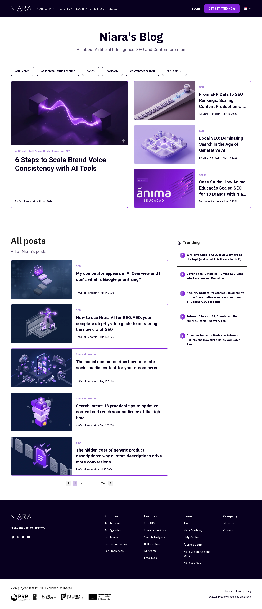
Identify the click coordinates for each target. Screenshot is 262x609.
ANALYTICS (22, 71)
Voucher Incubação (59, 588)
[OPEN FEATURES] (72, 9)
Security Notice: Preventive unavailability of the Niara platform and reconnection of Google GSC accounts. (215, 297)
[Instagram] (12, 537)
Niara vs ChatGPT (194, 562)
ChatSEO (149, 523)
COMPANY (112, 71)
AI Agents (150, 551)
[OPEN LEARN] (86, 9)
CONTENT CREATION (142, 71)
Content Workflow (155, 530)
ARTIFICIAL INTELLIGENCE (58, 71)
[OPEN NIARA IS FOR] (54, 9)
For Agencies (112, 530)
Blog (186, 523)
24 (103, 483)
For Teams (111, 537)
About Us (228, 523)
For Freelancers (114, 551)
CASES (91, 71)
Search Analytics (154, 537)
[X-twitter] (17, 537)
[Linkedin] (23, 537)
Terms (228, 591)
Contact (228, 530)
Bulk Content (152, 544)
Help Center (191, 537)
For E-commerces (115, 544)
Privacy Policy (243, 591)
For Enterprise (113, 523)
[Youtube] (28, 537)
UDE (42, 588)
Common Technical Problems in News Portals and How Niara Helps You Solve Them (213, 340)
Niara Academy (193, 530)
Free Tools (151, 557)
